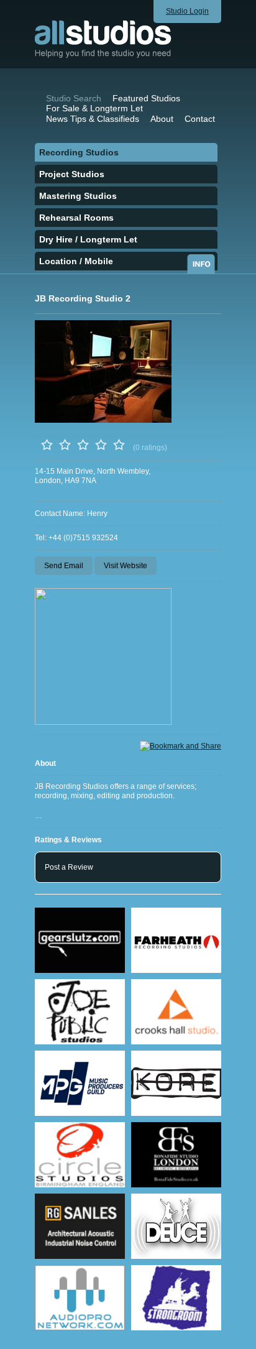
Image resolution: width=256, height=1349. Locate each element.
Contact (200, 119)
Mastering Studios (78, 196)
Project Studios (71, 174)
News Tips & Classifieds (92, 119)
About (161, 119)
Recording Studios (79, 152)
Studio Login (187, 11)
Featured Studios (146, 98)
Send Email (63, 565)
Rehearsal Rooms (76, 218)
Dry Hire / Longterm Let (88, 239)
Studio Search (73, 98)
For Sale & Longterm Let (94, 108)
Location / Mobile (76, 261)
